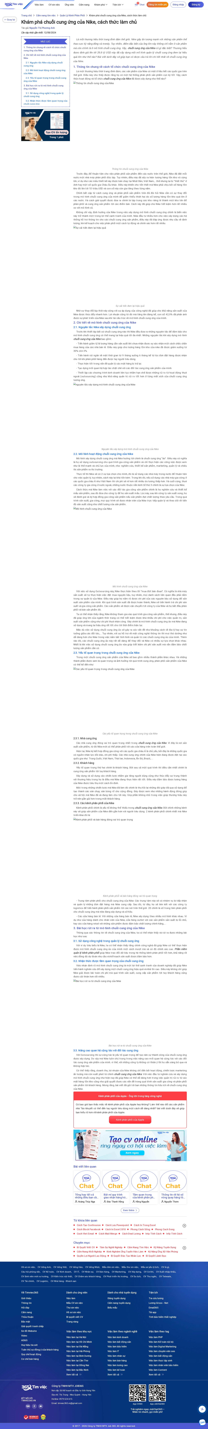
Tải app (152, 1312)
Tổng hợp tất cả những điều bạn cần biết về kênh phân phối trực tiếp (86, 1196)
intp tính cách (153, 1233)
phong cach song (164, 1229)
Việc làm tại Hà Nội (76, 1337)
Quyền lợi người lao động (91, 1255)
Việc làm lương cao (118, 1365)
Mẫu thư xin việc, (130, 1267)
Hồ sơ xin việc (73, 1312)
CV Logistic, (43, 1281)
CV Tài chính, (28, 1281)
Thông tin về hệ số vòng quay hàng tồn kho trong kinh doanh (173, 1196)
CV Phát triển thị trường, (115, 1276)
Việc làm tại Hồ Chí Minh (79, 1342)
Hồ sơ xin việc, (28, 1267)
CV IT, (77, 1272)
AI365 (24, 1340)
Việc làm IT (113, 1351)
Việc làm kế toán (116, 1370)
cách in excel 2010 (115, 1229)
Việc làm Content (158, 1370)
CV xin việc (54, 4)
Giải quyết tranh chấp (32, 1326)
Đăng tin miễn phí (157, 4)
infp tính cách (174, 1233)
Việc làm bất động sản (119, 1342)
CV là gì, (165, 1267)
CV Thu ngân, (150, 1276)
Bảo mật (25, 1321)
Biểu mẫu (112, 1307)
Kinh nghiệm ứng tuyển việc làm (124, 1251)
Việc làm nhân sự (116, 1356)
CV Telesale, (165, 1276)
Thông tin (26, 1303)
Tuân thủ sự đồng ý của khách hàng (40, 1349)
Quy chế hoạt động (31, 1354)
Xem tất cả (72, 1374)
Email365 (153, 1307)
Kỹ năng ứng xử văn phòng (162, 1251)
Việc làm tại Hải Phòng (78, 1351)
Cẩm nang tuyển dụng (119, 1303)
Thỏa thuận (27, 1317)
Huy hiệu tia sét (29, 1345)
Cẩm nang (84, 4)
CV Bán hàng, (103, 1272)
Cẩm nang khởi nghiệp (89, 1251)
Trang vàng (72, 1321)
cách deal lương (131, 1233)
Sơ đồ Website (29, 1331)
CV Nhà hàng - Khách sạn (63, 1281)
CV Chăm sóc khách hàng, (88, 1276)
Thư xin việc (72, 1307)
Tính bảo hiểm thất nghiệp (162, 1317)
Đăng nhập (178, 4)
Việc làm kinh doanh (118, 1337)
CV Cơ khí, (149, 1272)
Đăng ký (196, 4)
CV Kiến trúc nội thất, (62, 1276)
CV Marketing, (119, 1272)
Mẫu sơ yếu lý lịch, (150, 1267)
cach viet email (85, 1233)
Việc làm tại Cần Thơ (77, 1360)
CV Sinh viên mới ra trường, (35, 1276)
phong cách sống (140, 1229)
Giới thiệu (26, 1298)
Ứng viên (69, 4)
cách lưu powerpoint (117, 1225)
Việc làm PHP (156, 1337)
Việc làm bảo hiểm (117, 1346)
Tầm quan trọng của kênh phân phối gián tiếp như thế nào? (144, 1196)
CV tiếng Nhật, (92, 1267)
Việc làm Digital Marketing (162, 1346)
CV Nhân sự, (88, 1272)
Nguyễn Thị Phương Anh (42, 27)
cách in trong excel (144, 1225)
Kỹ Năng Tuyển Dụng (164, 1247)
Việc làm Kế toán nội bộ (161, 1342)
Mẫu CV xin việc (74, 1303)
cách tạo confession (88, 1225)
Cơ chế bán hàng (30, 1359)
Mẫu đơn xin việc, (111, 1267)
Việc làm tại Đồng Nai (77, 1365)
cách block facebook (88, 1229)
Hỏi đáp (25, 1307)
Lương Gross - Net (158, 1303)
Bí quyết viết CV (85, 1247)
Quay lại (9, 19)
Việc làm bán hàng (117, 1360)
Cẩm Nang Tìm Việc (138, 1247)
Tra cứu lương (156, 1298)
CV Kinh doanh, (64, 1272)
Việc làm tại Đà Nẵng (77, 1346)
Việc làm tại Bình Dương (78, 1356)
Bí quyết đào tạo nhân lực (125, 1255)
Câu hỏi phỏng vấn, (30, 1272)
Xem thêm (128, 1210)
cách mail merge (107, 1233)
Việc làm (39, 4)
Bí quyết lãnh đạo (155, 1255)
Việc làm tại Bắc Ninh (77, 1370)
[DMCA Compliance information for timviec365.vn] (43, 1417)
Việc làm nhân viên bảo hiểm (163, 1365)
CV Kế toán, (48, 1272)
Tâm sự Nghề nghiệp (110, 1247)
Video (24, 1335)
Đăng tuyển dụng (117, 1298)
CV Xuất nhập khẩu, (166, 1272)
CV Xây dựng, (135, 1272)
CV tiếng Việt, (60, 1267)
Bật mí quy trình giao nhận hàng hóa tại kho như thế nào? (115, 1196)
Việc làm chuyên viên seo (162, 1351)
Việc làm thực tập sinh (160, 1360)
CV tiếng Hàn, (76, 1267)
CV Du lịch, (135, 1276)
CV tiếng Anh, (44, 1267)
